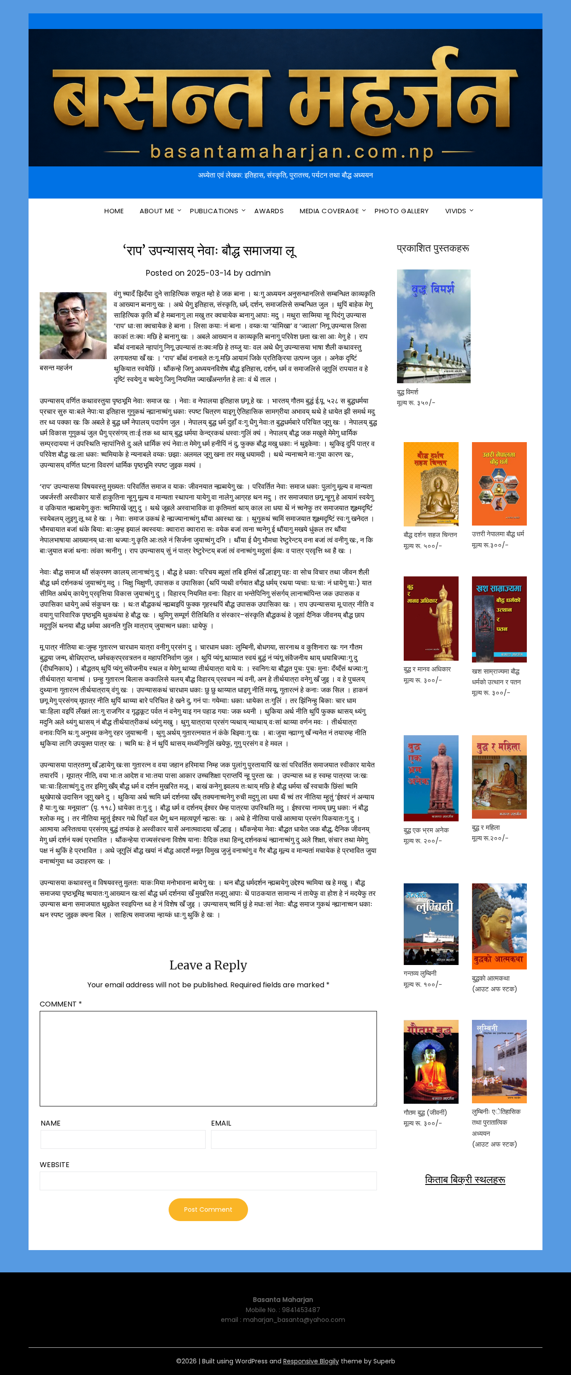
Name (51, 1123)
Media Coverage (329, 210)
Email (221, 1123)
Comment (61, 1004)
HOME (114, 210)
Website (55, 1165)
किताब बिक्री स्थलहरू (465, 1179)
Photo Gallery (402, 210)
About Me (157, 210)
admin (258, 273)
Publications (214, 210)
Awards (269, 210)
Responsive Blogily (311, 1361)
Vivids (456, 210)
